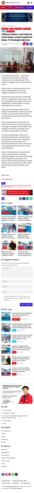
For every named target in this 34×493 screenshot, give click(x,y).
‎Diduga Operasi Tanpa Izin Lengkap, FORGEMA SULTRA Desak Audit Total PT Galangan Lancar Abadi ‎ (8, 253)
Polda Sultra (7, 421)
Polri (4, 423)
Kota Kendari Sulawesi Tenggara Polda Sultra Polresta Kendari (16, 186)
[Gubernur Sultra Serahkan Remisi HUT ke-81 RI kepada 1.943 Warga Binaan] (25, 245)
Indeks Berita (5, 452)
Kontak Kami (5, 455)
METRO (3, 31)
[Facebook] (20, 198)
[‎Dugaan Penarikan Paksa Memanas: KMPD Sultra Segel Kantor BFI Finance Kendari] (25, 228)
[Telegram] (27, 198)
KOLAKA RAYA (18, 28)
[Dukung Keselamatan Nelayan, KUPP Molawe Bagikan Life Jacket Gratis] (8, 210)
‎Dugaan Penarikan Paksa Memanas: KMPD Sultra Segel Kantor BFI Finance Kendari (24, 236)
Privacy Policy (5, 461)
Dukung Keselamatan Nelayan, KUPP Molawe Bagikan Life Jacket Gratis (8, 218)
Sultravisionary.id (12, 486)
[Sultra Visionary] (10, 3)
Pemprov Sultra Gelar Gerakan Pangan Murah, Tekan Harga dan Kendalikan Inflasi (8, 236)
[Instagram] (6, 474)
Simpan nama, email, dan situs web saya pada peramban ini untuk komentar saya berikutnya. (17, 298)
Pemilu (3, 442)
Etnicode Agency (16, 488)
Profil (3, 464)
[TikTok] (16, 474)
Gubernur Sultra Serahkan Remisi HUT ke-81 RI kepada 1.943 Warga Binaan (25, 253)
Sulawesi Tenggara (9, 413)
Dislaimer (4, 449)
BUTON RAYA (5, 28)
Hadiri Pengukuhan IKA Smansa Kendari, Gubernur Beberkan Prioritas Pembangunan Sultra (25, 218)
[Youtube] (9, 474)
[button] (31, 3)
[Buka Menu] (28, 3)
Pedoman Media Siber (8, 458)
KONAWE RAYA (26, 28)
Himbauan (4, 439)
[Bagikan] (31, 44)
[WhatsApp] (31, 198)
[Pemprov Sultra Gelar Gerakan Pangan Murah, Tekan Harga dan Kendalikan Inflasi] (8, 228)
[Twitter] (23, 198)
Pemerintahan (10, 31)
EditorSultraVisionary (6, 43)
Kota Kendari (7, 410)
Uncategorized (6, 431)
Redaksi (3, 466)
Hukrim (11, 28)
